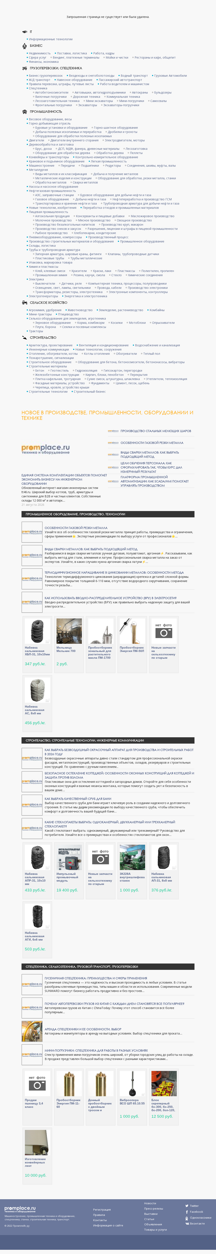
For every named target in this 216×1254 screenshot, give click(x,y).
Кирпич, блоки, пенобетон (104, 375)
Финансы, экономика (44, 62)
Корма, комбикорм (90, 323)
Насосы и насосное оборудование (53, 187)
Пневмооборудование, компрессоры (55, 237)
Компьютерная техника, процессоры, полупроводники (127, 283)
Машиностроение (41, 165)
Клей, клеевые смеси (50, 271)
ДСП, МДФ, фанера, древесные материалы (88, 149)
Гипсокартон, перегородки (123, 370)
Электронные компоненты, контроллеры (138, 292)
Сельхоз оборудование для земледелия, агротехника (67, 318)
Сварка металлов (85, 182)
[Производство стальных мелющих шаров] (113, 431)
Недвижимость (40, 53)
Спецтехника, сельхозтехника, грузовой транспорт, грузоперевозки (82, 967)
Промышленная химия (51, 275)
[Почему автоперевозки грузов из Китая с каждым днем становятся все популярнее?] (32, 1008)
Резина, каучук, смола (89, 275)
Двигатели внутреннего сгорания (74, 140)
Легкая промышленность (109, 161)
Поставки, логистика (72, 53)
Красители (79, 271)
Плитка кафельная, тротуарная (58, 379)
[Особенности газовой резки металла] (113, 442)
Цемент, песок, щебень (133, 383)
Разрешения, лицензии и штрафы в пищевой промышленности (133, 229)
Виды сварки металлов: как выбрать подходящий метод (150, 454)
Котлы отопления (97, 354)
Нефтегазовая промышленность (52, 191)
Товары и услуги (155, 1229)
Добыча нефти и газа (90, 199)
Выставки (151, 1214)
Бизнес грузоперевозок (46, 76)
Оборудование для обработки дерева (62, 153)
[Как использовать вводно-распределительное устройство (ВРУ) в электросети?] (32, 602)
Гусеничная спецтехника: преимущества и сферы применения (96, 978)
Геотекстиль (59, 370)
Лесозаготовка (136, 149)
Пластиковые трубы (49, 258)
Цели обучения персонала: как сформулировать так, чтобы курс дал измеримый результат (151, 467)
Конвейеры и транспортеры (49, 157)
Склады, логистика (42, 246)
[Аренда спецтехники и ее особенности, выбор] (32, 1031)
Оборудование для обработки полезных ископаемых (73, 136)
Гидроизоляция (86, 370)
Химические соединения (145, 275)
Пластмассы (126, 271)
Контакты (100, 1220)
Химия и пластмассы (43, 267)
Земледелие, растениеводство (121, 310)
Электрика (36, 279)
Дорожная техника (86, 97)
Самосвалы (158, 101)
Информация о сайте (108, 1225)
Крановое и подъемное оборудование (57, 161)
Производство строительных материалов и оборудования (71, 241)
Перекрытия (138, 375)
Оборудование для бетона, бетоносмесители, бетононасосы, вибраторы (131, 362)
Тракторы (36, 331)
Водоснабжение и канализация (157, 345)
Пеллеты (136, 153)
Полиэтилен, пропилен (157, 271)
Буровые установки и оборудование (61, 128)
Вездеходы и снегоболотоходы (91, 76)
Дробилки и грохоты (122, 132)
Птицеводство (68, 314)
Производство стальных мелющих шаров (156, 431)
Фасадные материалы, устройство (60, 383)
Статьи (149, 1219)
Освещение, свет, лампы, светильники (63, 288)
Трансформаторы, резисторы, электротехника (69, 292)
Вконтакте (197, 1223)
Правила (99, 1215)
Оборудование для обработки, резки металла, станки (137, 178)
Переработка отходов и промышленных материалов (121, 208)
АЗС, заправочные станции (54, 195)
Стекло (116, 275)
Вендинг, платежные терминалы (76, 57)
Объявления (153, 1224)
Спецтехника (38, 88)
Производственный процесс (108, 237)
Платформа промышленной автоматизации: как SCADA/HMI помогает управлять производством (155, 481)
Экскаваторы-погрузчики (121, 105)
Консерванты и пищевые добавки (100, 216)
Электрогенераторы (43, 296)
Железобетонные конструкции (57, 375)
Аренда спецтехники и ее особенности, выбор (83, 1029)
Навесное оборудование (74, 80)
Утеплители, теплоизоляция (166, 379)
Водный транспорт (134, 76)
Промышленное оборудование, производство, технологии (75, 514)
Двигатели (36, 140)
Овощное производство (134, 220)
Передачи (68, 165)
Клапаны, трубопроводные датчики (133, 254)
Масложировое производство (152, 216)
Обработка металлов (50, 182)
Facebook (196, 1212)
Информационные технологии (51, 39)
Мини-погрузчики (131, 101)
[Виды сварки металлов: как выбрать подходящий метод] (113, 454)
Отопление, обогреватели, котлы (53, 354)
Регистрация (102, 1209)
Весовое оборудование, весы (50, 119)
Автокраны (140, 92)
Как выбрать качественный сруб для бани (78, 799)
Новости (150, 1203)
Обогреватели (126, 354)
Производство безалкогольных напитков (65, 224)
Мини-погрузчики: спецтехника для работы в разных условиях (96, 1050)
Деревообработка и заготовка (51, 144)
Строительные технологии (48, 391)
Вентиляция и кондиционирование (104, 345)
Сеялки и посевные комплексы (84, 327)
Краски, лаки (102, 271)
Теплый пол (151, 354)
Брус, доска (43, 149)
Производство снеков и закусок (58, 229)
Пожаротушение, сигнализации (51, 358)
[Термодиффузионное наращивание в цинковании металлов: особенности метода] (32, 579)
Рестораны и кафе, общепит (155, 57)
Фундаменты (100, 383)
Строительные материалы (48, 366)
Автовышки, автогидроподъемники (100, 92)
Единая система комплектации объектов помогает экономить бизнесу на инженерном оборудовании (64, 479)
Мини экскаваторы (99, 101)
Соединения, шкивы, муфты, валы (151, 165)
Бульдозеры (162, 92)
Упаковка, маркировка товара (50, 262)
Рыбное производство (51, 233)
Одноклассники (200, 1217)
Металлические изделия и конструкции (63, 178)
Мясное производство (94, 220)
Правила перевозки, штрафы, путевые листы (61, 84)
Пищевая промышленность (48, 212)
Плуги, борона (45, 327)
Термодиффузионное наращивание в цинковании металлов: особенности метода (114, 572)
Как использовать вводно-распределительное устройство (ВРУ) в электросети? (111, 598)
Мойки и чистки (117, 57)
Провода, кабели (109, 288)
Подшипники (90, 165)
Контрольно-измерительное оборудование (106, 157)
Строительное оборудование (50, 362)
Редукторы (113, 165)
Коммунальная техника (123, 97)
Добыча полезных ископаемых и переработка (68, 132)
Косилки (117, 323)
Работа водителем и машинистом (124, 84)
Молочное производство (53, 220)
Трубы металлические (86, 258)
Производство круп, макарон (122, 224)
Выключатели (45, 283)
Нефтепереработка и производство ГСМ (142, 199)
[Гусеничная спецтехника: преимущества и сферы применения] (32, 984)
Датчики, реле (71, 283)
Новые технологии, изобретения (52, 208)
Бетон (39, 370)
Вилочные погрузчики (51, 97)
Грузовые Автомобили (170, 76)
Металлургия (38, 170)
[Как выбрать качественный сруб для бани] (32, 805)
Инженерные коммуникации (49, 349)
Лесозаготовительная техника (57, 101)
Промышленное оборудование (142, 241)
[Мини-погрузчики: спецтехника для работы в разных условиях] (32, 1054)
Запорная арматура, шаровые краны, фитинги (68, 254)
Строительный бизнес (90, 391)
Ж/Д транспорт (39, 80)
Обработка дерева (110, 153)
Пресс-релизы (153, 1208)
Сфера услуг (37, 57)
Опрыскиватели (163, 323)
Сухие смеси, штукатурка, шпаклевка (113, 379)
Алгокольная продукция (52, 216)
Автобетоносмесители (51, 92)
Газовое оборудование (52, 199)
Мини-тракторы (40, 314)
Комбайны (157, 310)
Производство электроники (148, 288)
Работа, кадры (103, 53)
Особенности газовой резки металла (152, 443)
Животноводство (80, 310)
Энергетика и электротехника (85, 296)
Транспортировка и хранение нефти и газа (66, 203)
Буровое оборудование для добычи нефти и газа (115, 195)
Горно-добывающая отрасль (50, 123)
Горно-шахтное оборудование (116, 128)
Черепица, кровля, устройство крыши (62, 387)
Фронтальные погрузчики (53, 105)
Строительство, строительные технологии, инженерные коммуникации (85, 740)
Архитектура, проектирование (51, 345)
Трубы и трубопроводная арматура (54, 250)
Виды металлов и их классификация (61, 174)
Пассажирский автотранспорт (120, 80)
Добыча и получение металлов (115, 174)
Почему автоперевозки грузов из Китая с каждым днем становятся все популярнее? (114, 1004)
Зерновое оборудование (53, 323)
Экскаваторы (87, 105)
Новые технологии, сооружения (98, 349)
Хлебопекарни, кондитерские (95, 233)
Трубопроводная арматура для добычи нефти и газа (141, 203)
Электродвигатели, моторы (125, 140)
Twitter (194, 1206)
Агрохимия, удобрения (45, 310)
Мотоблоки (137, 323)
